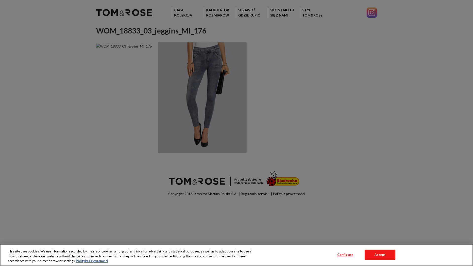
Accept (380, 254)
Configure (345, 254)
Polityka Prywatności (92, 261)
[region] (236, 255)
